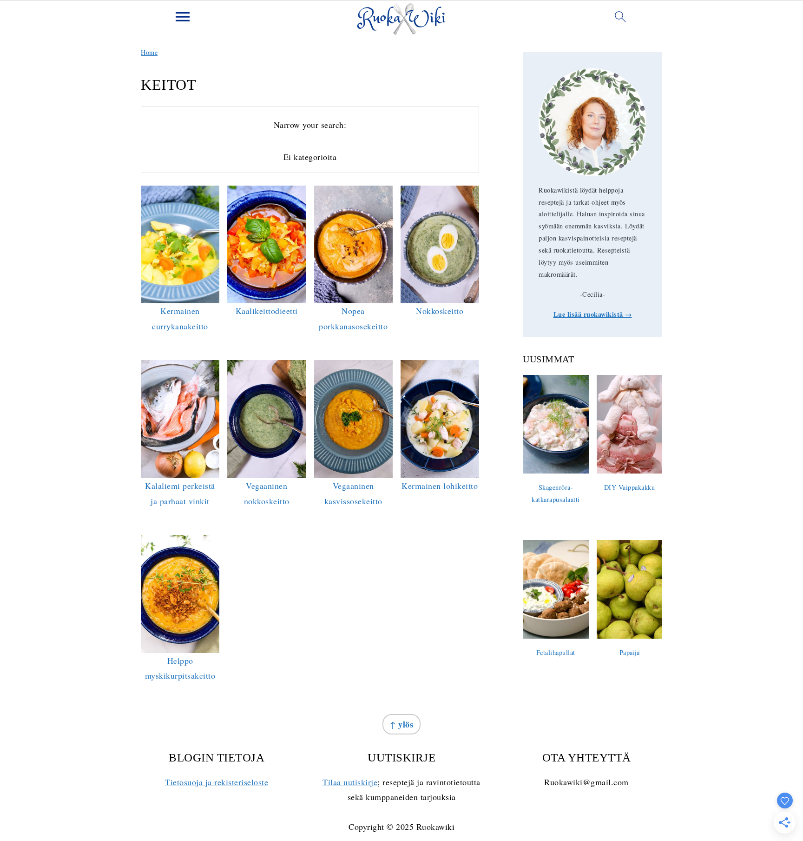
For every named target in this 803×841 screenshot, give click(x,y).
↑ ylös (401, 724)
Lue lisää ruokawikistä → (592, 314)
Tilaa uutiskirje (350, 782)
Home (149, 52)
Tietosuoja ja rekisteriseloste (216, 782)
